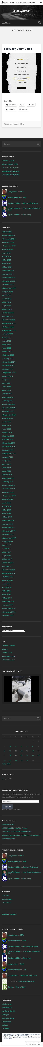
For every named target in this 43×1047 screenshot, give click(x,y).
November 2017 (9, 531)
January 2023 (8, 316)
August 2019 (8, 457)
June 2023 (7, 299)
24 (4, 760)
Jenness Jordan (9, 914)
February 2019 (8, 478)
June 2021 (7, 383)
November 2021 (9, 366)
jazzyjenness (13, 192)
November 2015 (9, 612)
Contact (6, 1029)
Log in (5, 649)
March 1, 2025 (8, 161)
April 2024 (7, 264)
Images (6, 1015)
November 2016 (9, 573)
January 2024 (8, 274)
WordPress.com (9, 660)
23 (38, 755)
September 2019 (9, 454)
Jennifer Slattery (14, 208)
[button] (16, 696)
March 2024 (7, 267)
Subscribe (7, 806)
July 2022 (7, 337)
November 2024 (9, 239)
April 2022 (7, 348)
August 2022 (8, 334)
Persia (10, 987)
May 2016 (7, 591)
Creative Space (8, 1018)
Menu (7, 23)
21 (27, 755)
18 (10, 755)
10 (4, 751)
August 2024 (8, 249)
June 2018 (7, 506)
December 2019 (9, 443)
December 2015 (9, 608)
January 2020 (8, 439)
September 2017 (9, 538)
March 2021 (7, 394)
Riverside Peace (14, 197)
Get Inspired (7, 899)
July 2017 (7, 545)
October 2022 (8, 327)
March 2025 (7, 232)
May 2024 (7, 260)
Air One (6, 896)
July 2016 (7, 584)
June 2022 (7, 341)
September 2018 (9, 496)
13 (21, 751)
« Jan (4, 764)
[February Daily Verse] (21, 73)
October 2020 (8, 411)
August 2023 (8, 292)
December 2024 (9, 235)
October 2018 (8, 492)
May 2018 (7, 510)
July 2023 (7, 295)
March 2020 (7, 433)
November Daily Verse (11, 168)
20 (21, 755)
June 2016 (7, 587)
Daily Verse (7, 1004)
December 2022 (9, 320)
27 (21, 760)
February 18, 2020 (12, 124)
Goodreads (7, 903)
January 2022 (8, 359)
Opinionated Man (14, 203)
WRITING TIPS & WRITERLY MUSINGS (17, 832)
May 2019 (7, 468)
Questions (7, 1022)
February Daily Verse (18, 48)
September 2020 (9, 415)
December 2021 (9, 362)
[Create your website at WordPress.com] (21, 2)
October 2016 (8, 577)
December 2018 (9, 485)
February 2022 (8, 355)
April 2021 (7, 390)
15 (33, 751)
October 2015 (8, 616)
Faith (22, 964)
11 (10, 751)
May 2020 (7, 425)
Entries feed (7, 653)
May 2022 (7, 345)
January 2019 (8, 482)
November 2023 (9, 281)
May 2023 (7, 302)
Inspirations (7, 1008)
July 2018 (7, 503)
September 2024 (9, 246)
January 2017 (8, 566)
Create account (9, 646)
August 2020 (8, 418)
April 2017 (7, 556)
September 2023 (9, 288)
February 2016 (8, 602)
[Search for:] (21, 144)
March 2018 (7, 517)
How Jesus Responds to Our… (24, 209)
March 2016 (7, 598)
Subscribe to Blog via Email (15, 790)
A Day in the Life (9, 1011)
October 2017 (8, 535)
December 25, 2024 (10, 164)
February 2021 (8, 397)
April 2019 (7, 471)
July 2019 (7, 461)
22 (33, 755)
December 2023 (9, 278)
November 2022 (9, 323)
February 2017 (8, 563)
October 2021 (8, 369)
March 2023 (7, 309)
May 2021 (7, 387)
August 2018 (8, 499)
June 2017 (7, 549)
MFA (22, 192)
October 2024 (8, 242)
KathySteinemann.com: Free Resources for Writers (21, 835)
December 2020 (9, 404)
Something (27, 215)
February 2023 (8, 313)
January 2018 (8, 524)
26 (16, 760)
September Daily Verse (28, 976)
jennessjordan (21, 10)
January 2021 (8, 401)
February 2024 (8, 271)
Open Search (39, 23)
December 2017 (9, 527)
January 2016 (8, 605)
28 (27, 760)
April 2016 (7, 594)
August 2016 (8, 580)
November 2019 (9, 447)
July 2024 (7, 253)
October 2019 (8, 450)
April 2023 (7, 306)
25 (10, 760)
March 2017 (7, 559)
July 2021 (7, 380)
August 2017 (8, 542)
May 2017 (7, 552)
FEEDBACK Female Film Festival (15, 828)
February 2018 (8, 521)
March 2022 (7, 352)
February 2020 (8, 436)
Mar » (9, 764)
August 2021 (8, 376)
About (5, 1025)
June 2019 (7, 464)
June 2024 (7, 256)
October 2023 (8, 285)
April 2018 (7, 513)
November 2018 (9, 489)
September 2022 (9, 330)
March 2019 (7, 475)
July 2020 (7, 422)
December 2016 (9, 570)
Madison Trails (8, 825)
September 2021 (9, 373)
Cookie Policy (8, 1038)
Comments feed (9, 656)
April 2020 (7, 429)
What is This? (20, 987)
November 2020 (9, 408)
